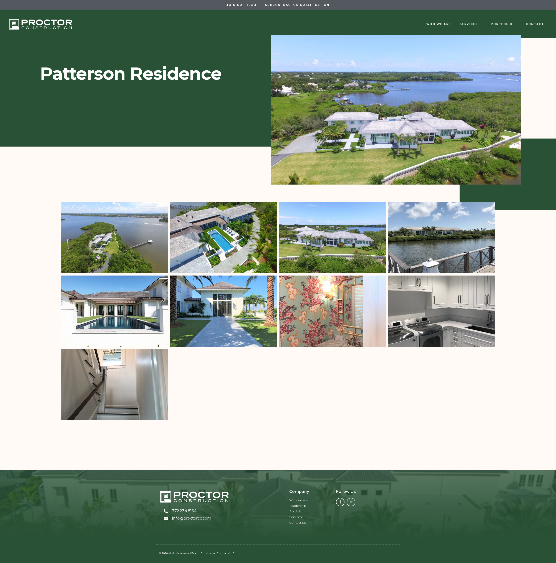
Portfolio (502, 24)
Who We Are (438, 24)
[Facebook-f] (340, 502)
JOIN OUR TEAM (241, 5)
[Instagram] (351, 502)
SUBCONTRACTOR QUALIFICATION (297, 5)
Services (469, 24)
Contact (535, 24)
